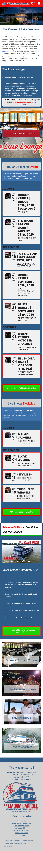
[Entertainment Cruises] (21, 683)
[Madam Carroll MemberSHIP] (21, 551)
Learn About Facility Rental (23, 133)
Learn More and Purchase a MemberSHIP (23, 631)
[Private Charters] (21, 740)
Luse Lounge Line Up (23, 512)
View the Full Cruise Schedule (23, 388)
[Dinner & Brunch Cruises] (21, 654)
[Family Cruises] (21, 711)
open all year (7, 51)
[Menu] (39, 3)
